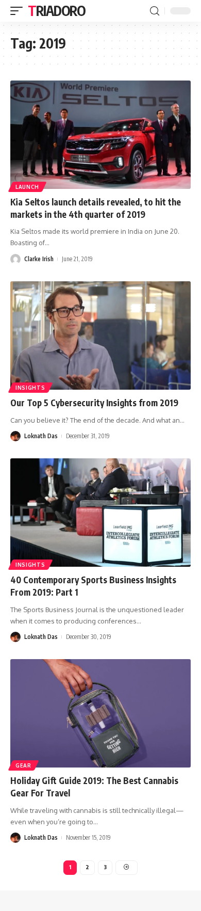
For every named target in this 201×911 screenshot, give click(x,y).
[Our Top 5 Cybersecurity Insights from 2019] (100, 335)
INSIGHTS (30, 388)
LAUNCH (27, 187)
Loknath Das (41, 436)
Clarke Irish (39, 259)
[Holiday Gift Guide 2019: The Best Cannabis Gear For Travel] (100, 713)
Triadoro (57, 10)
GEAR (23, 765)
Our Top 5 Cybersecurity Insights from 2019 (94, 402)
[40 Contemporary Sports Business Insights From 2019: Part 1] (100, 512)
